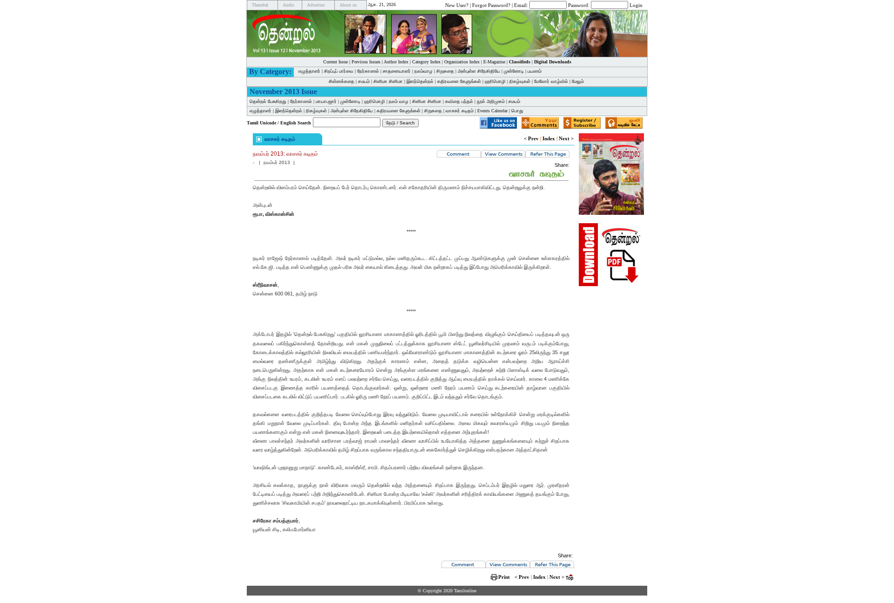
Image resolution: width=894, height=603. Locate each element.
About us (348, 4)
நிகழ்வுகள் (519, 81)
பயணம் (535, 71)
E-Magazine (494, 61)
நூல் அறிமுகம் (491, 101)
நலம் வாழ (398, 101)
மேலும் (578, 81)
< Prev (531, 138)
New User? (456, 4)
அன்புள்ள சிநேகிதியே (479, 71)
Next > (566, 138)
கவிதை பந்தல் (459, 101)
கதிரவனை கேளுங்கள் (459, 81)
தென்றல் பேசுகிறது (268, 101)
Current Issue (335, 61)
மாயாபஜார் (326, 101)
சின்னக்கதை (341, 81)
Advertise (316, 4)
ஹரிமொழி (495, 81)
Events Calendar (492, 110)
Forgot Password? (491, 4)
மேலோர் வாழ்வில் (551, 81)
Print (504, 577)
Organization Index (462, 61)
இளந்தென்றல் (419, 81)
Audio (288, 4)
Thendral (260, 4)
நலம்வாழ (423, 71)
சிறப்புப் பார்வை (338, 71)
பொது (517, 110)
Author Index (396, 61)
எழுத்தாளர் (309, 71)
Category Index (426, 61)
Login (636, 4)
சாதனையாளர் (397, 71)
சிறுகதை (445, 71)
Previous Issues (366, 61)
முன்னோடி (350, 101)
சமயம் (364, 81)
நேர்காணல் (368, 71)
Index (548, 138)
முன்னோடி (514, 71)
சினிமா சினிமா (388, 81)
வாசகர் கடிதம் (460, 110)
